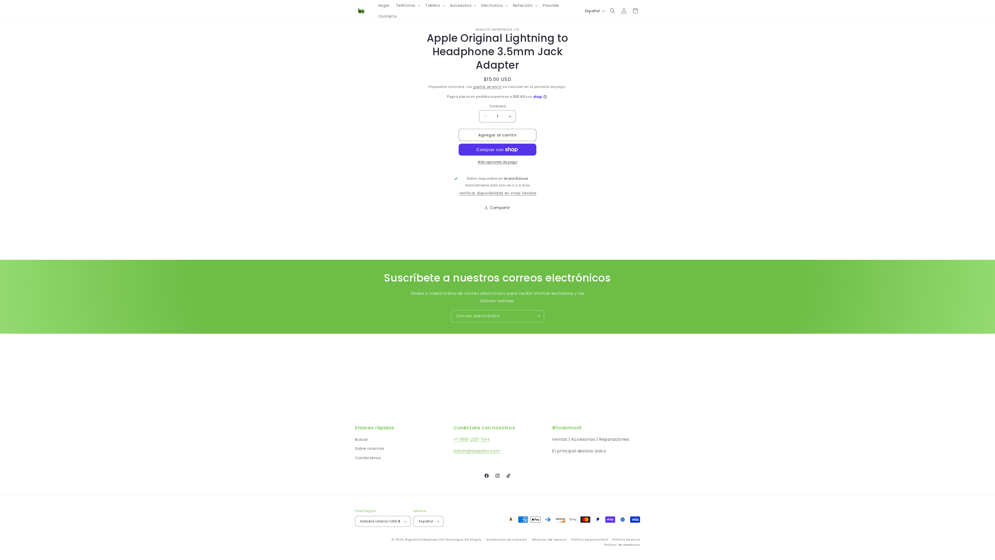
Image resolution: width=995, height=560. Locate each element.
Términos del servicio (549, 539)
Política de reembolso (622, 545)
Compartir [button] (500, 207)
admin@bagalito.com (476, 451)
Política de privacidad (589, 539)
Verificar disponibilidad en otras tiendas (498, 193)
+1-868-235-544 (471, 439)
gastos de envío (487, 87)
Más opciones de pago (497, 162)
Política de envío (626, 539)
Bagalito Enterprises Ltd (424, 539)
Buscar (361, 439)
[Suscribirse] (538, 316)
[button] (407, 5)
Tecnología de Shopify (463, 539)
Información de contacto (506, 539)
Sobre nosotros (369, 448)
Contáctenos (368, 457)
